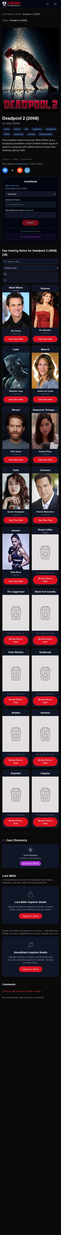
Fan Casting (7, 14)
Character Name (12, 200)
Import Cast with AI (32, 237)
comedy (31, 134)
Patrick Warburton (45, 512)
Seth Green (15, 451)
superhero (37, 129)
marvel (17, 129)
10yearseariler (45, 134)
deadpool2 (51, 129)
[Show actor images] (30, 280)
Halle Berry (16, 572)
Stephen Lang (16, 391)
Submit (30, 223)
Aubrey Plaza (45, 451)
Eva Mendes (45, 330)
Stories (18, 14)
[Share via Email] (27, 170)
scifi (26, 129)
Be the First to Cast (45, 579)
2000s (7, 134)
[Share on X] (12, 170)
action (6, 129)
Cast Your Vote (16, 339)
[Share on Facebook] (5, 170)
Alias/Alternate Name (19, 210)
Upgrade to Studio (30, 863)
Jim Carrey (16, 331)
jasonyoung (21, 164)
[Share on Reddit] (20, 170)
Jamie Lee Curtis (45, 391)
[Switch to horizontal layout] (30, 274)
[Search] (47, 4)
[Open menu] (55, 4)
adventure (18, 134)
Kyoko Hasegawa (16, 512)
